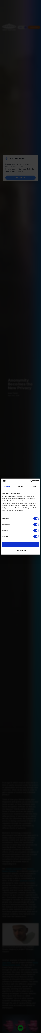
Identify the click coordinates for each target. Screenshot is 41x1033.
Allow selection (20, 550)
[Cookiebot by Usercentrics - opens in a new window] (30, 481)
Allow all (20, 545)
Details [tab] (20, 486)
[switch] (36, 524)
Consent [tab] (7, 486)
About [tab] (34, 486)
